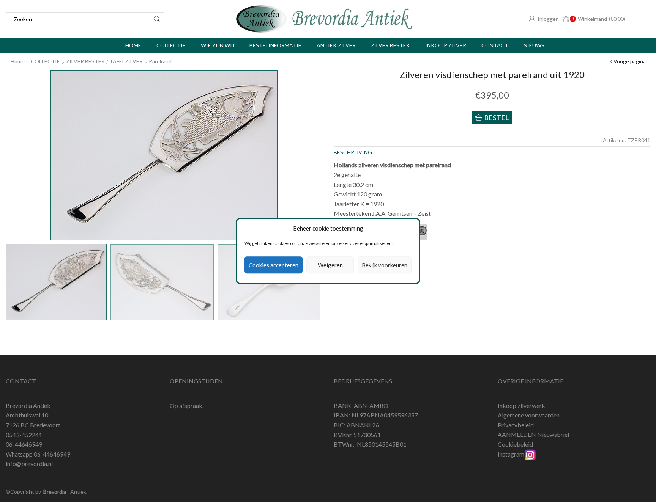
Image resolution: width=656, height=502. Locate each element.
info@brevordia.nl (29, 463)
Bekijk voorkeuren (384, 265)
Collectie (171, 45)
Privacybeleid (516, 424)
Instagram (511, 454)
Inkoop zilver (445, 45)
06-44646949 (52, 454)
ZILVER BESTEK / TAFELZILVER (104, 61)
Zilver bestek (390, 45)
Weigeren (330, 265)
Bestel (496, 117)
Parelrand (160, 61)
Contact (494, 45)
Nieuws (534, 45)
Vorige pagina (629, 61)
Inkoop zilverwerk (521, 405)
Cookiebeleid (515, 444)
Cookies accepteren (273, 265)
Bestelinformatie (275, 45)
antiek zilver (336, 45)
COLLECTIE (45, 61)
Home (133, 45)
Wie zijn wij (217, 45)
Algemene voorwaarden (529, 415)
